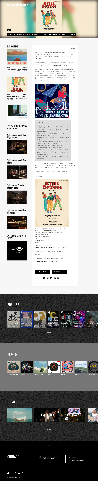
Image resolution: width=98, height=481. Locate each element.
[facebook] (51, 279)
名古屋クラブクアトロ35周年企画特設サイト (46, 261)
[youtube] (55, 279)
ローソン (59, 251)
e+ (52, 251)
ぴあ (55, 251)
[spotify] (44, 279)
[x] (47, 279)
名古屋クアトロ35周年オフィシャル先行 (44, 247)
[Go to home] (17, 4)
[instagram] (58, 279)
